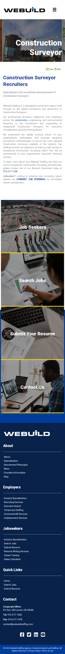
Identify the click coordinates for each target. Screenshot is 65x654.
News (6, 468)
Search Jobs (10, 543)
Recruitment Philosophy (16, 465)
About (7, 457)
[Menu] (54, 9)
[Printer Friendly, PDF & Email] (53, 69)
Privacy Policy (34, 651)
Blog (6, 476)
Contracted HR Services (15, 514)
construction (21, 120)
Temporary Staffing (13, 510)
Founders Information (15, 472)
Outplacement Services (15, 518)
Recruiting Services (13, 502)
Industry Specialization (15, 498)
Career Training (11, 555)
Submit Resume (12, 547)
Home (7, 581)
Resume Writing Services (16, 551)
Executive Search (12, 506)
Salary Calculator (12, 559)
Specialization (11, 461)
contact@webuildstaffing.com (18, 624)
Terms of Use (47, 651)
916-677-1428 (10, 171)
